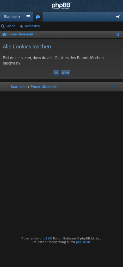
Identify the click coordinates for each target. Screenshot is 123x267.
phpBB (45, 238)
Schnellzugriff (29, 18)
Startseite (12, 17)
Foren (39, 18)
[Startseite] (61, 6)
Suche (10, 26)
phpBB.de (83, 242)
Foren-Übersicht (19, 34)
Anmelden (32, 26)
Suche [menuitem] (119, 35)
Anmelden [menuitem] (119, 18)
